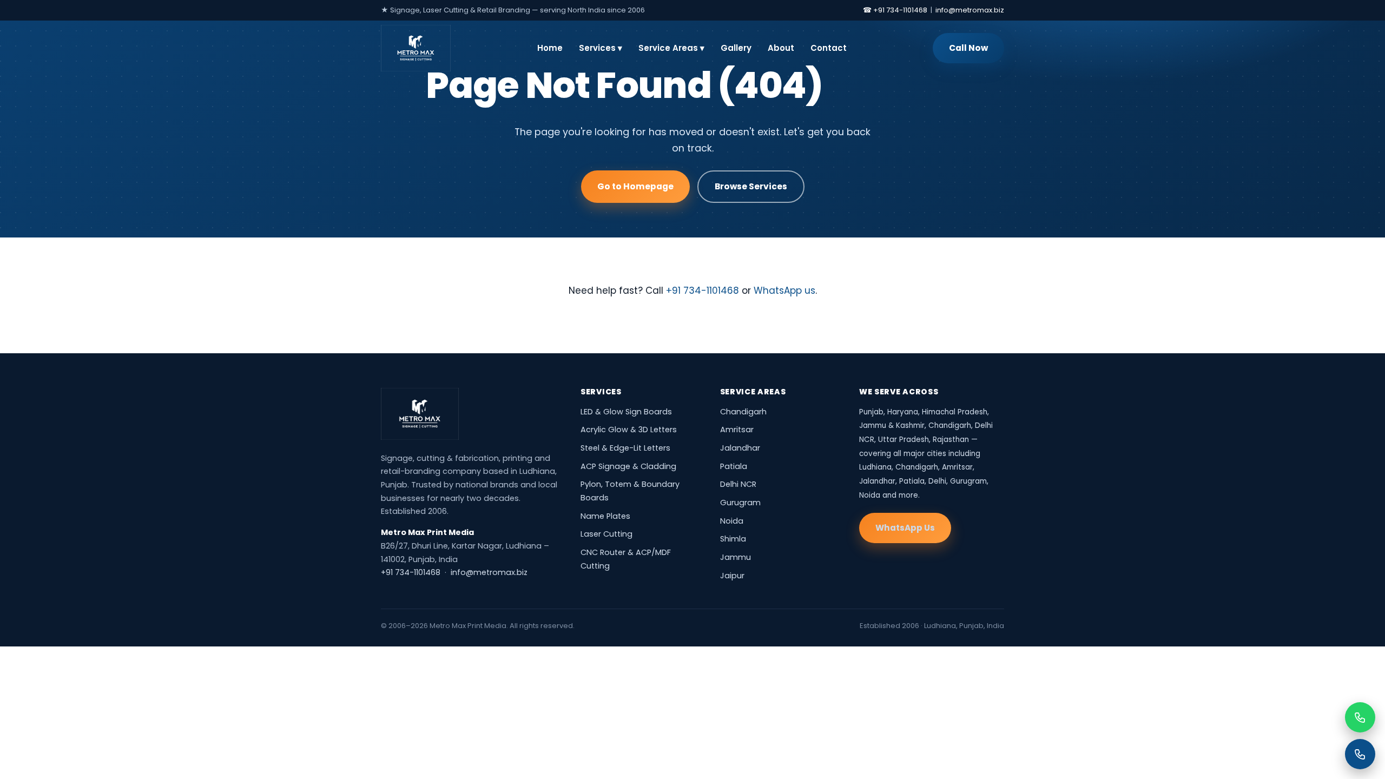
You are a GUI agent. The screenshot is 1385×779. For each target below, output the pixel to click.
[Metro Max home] (420, 414)
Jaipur (732, 575)
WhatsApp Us (905, 527)
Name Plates (605, 516)
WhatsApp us (784, 290)
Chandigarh (743, 411)
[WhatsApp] (1360, 717)
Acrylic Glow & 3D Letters (629, 429)
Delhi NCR (738, 484)
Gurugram (740, 502)
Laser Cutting (606, 534)
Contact (828, 48)
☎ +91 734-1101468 (895, 10)
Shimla (733, 538)
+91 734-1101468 (702, 290)
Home (550, 48)
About (781, 48)
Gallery (736, 48)
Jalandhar (740, 448)
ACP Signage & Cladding (628, 466)
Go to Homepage (635, 186)
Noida (731, 521)
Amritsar (737, 429)
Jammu (735, 557)
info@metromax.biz (969, 10)
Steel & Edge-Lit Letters (625, 448)
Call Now (968, 48)
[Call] (1360, 754)
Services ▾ (600, 48)
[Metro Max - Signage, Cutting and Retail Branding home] (416, 48)
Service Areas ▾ (671, 48)
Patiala (733, 466)
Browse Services (751, 186)
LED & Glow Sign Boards (626, 411)
